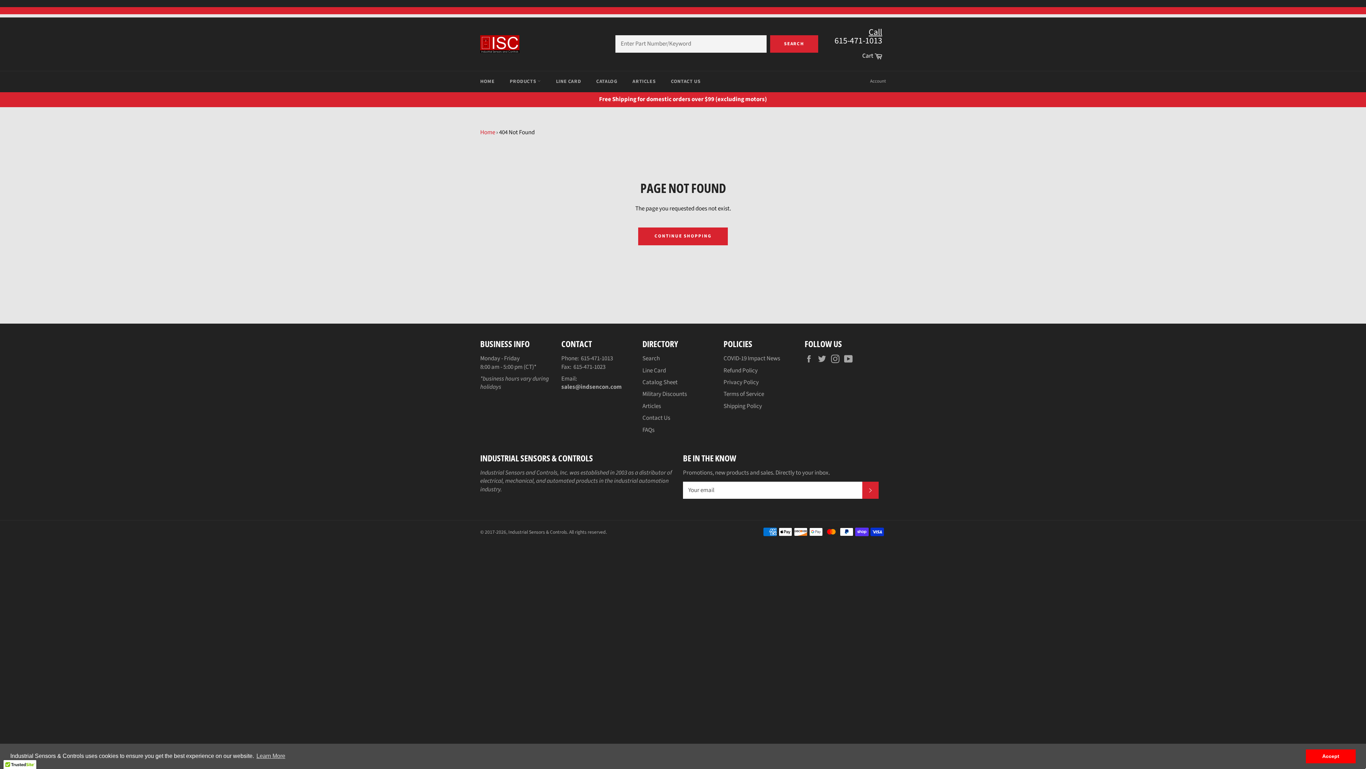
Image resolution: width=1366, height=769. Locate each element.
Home (487, 81)
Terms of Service (744, 394)
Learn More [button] (270, 756)
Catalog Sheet (660, 382)
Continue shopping (683, 236)
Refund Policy (741, 370)
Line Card (568, 81)
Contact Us (685, 81)
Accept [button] (1330, 756)
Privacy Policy (741, 382)
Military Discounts (664, 394)
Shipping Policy (743, 406)
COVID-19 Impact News (752, 358)
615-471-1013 (597, 358)
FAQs (648, 430)
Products (523, 81)
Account (878, 81)
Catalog (606, 81)
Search (794, 44)
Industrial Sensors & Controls (537, 532)
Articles (644, 81)
